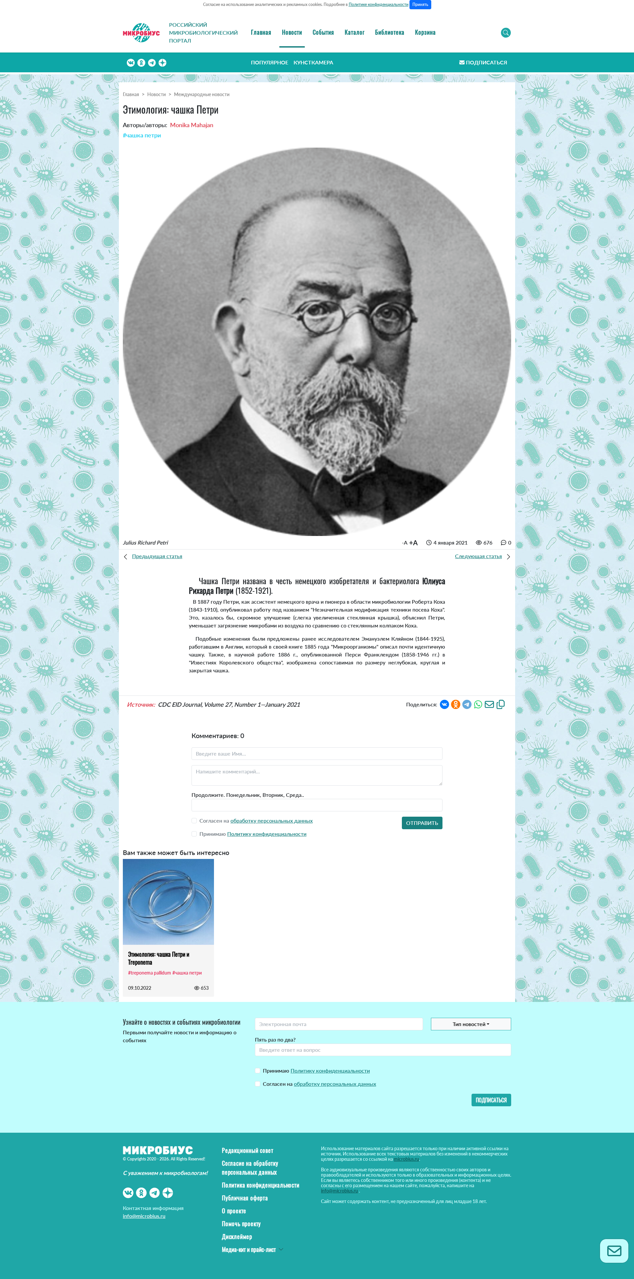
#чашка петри (142, 135)
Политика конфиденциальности (260, 1185)
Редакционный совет (247, 1150)
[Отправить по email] (489, 703)
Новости (292, 32)
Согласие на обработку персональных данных (250, 1167)
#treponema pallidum (149, 973)
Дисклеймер (237, 1236)
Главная (261, 32)
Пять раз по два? (275, 1039)
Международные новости (201, 94)
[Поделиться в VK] (444, 703)
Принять (420, 4)
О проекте (234, 1210)
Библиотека (390, 32)
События (323, 32)
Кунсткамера (313, 62)
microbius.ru (406, 1159)
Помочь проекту (241, 1223)
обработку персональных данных (271, 820)
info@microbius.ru (144, 1216)
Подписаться (486, 62)
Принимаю (316, 1070)
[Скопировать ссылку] (500, 703)
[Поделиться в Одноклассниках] (455, 703)
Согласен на (319, 1084)
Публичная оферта (245, 1197)
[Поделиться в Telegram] (467, 703)
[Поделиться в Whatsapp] (478, 703)
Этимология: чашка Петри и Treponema (158, 958)
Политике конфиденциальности (378, 4)
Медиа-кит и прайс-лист (249, 1249)
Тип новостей (469, 1024)
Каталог (355, 32)
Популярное (269, 62)
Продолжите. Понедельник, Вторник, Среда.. (248, 795)
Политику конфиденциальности (266, 834)
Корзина (425, 32)
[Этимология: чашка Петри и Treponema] (168, 902)
